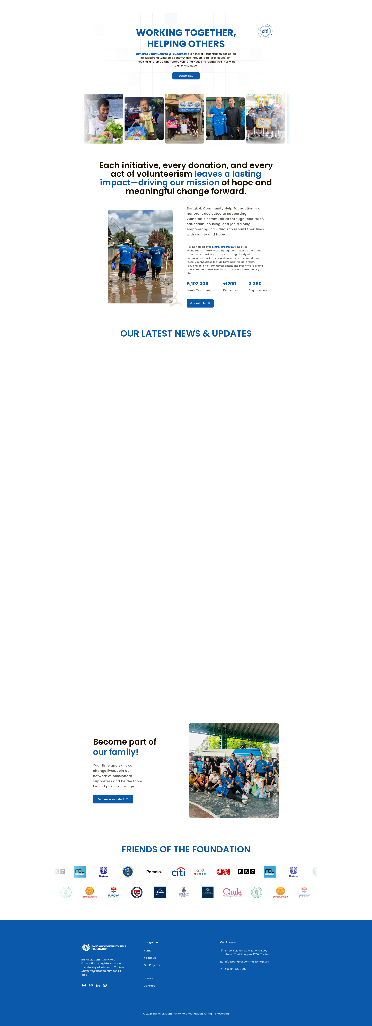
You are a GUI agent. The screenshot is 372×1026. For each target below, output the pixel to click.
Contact (149, 986)
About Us (150, 958)
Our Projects (152, 965)
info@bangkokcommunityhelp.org (247, 961)
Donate (148, 978)
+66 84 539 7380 (235, 969)
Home (147, 950)
